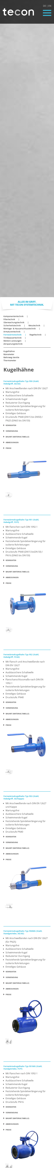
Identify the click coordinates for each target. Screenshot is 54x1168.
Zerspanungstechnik (12, 344)
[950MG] (27, 1016)
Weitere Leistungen (14, 341)
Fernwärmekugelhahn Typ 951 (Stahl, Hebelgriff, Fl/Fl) (21, 520)
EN (49, 5)
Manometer (8, 354)
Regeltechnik (37, 335)
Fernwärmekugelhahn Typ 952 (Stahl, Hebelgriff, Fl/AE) (21, 655)
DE (44, 5)
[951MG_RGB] (27, 1146)
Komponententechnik (15, 316)
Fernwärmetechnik (14, 335)
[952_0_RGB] (27, 747)
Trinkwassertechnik (14, 338)
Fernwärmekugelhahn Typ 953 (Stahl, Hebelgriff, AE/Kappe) (21, 797)
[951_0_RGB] (27, 605)
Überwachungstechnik (16, 322)
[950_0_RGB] (27, 470)
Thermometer (9, 360)
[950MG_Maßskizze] (8, 1041)
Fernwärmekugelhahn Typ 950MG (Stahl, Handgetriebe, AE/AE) (22, 932)
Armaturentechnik (14, 332)
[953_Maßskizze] (8, 906)
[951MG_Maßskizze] (8, 1166)
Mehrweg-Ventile (11, 357)
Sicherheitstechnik (14, 326)
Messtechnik (37, 326)
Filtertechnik (11, 319)
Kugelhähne (9, 351)
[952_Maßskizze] (8, 771)
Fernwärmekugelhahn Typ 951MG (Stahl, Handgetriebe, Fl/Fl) (22, 1067)
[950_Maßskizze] (8, 495)
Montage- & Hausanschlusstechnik (21, 329)
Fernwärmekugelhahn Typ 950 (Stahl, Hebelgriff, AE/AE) (21, 382)
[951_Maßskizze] (8, 630)
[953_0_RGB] (27, 881)
